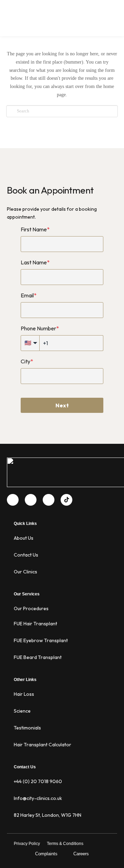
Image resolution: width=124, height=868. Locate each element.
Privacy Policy (27, 843)
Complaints (46, 853)
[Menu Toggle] (113, 24)
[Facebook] (13, 500)
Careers (81, 853)
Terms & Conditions (65, 843)
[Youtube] (31, 500)
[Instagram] (48, 500)
